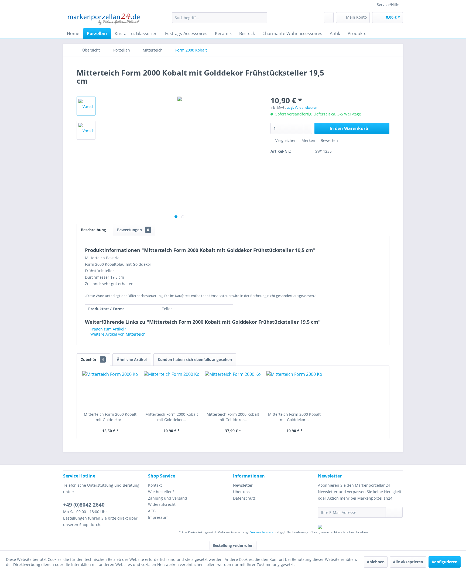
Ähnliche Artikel (132, 359)
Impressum (158, 517)
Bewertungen (133, 229)
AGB (152, 510)
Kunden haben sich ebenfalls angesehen (195, 359)
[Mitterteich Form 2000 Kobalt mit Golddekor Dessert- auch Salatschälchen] (172, 390)
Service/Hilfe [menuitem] (388, 4)
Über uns (241, 491)
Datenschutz (244, 498)
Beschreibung (93, 229)
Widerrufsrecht (162, 504)
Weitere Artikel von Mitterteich (117, 334)
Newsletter (243, 485)
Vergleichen (285, 140)
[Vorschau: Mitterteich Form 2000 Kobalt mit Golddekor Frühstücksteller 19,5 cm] (86, 106)
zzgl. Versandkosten (302, 107)
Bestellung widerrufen (233, 545)
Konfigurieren (444, 561)
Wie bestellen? (161, 491)
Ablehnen (376, 561)
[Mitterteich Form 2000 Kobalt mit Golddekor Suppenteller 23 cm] (110, 390)
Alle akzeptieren (408, 561)
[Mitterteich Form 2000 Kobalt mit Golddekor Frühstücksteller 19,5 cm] (294, 390)
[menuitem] (219, 17)
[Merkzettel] (329, 17)
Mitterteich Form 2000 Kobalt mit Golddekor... (110, 417)
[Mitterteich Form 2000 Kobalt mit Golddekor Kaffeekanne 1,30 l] (233, 390)
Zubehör (92, 359)
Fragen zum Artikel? (107, 329)
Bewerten (329, 140)
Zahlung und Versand (167, 498)
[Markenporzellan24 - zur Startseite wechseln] (103, 19)
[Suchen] (262, 17)
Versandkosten (261, 532)
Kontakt (155, 485)
